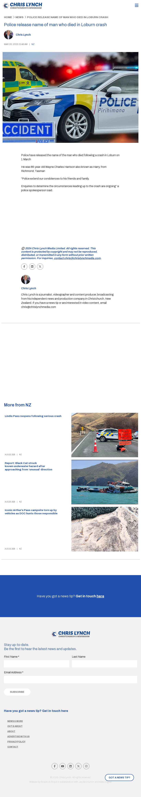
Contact (12, 747)
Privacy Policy (16, 741)
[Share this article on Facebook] (24, 266)
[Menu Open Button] (136, 5)
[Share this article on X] (40, 266)
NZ (33, 44)
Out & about (15, 726)
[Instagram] (86, 766)
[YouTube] (62, 766)
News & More (15, 721)
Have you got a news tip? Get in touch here (36, 711)
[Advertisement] (70, 220)
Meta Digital (105, 782)
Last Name (78, 656)
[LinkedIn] (70, 766)
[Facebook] (55, 766)
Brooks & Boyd (49, 782)
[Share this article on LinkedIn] (32, 266)
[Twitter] (78, 766)
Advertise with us (18, 736)
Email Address (13, 672)
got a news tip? (119, 777)
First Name (11, 656)
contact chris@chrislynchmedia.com (77, 258)
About (11, 731)
